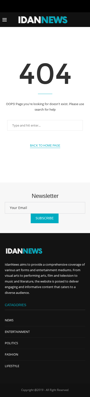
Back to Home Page (45, 145)
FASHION (11, 354)
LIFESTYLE (12, 366)
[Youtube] (45, 6)
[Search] (85, 20)
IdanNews (12, 264)
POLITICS (11, 343)
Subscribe (45, 218)
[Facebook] (35, 6)
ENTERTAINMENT (17, 332)
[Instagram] (55, 6)
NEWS (9, 320)
